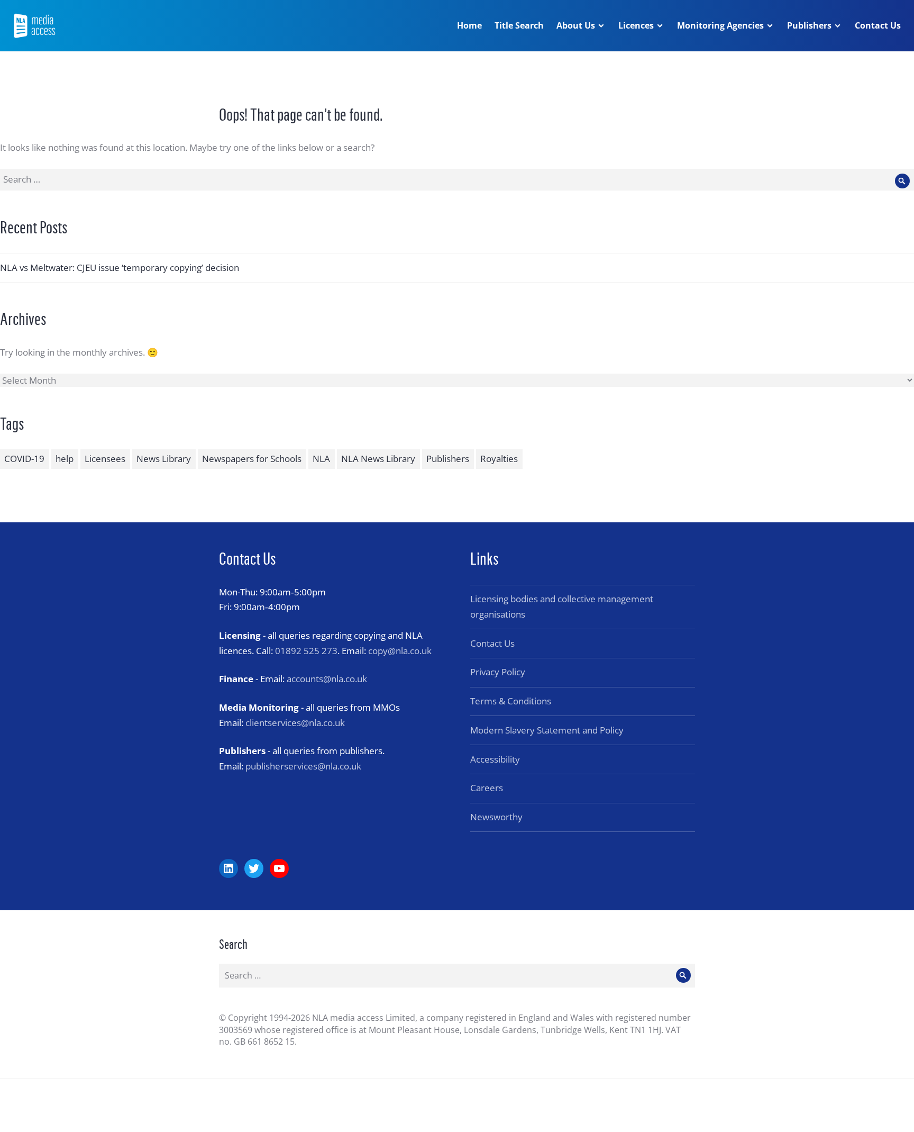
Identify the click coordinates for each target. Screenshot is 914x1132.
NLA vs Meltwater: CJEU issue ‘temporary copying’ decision (119, 267)
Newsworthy (496, 817)
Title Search (519, 25)
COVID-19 (24, 458)
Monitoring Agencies (720, 25)
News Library (163, 458)
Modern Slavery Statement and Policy (547, 730)
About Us (575, 25)
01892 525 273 (306, 651)
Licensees (105, 458)
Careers (486, 788)
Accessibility (495, 759)
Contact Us (878, 25)
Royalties (499, 458)
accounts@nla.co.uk (327, 679)
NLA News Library (378, 458)
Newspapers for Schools (251, 458)
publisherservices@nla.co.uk (303, 766)
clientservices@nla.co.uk (295, 723)
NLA (321, 458)
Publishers (809, 25)
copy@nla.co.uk (400, 651)
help (65, 458)
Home (469, 25)
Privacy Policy (497, 672)
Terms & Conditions (510, 701)
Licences (636, 25)
